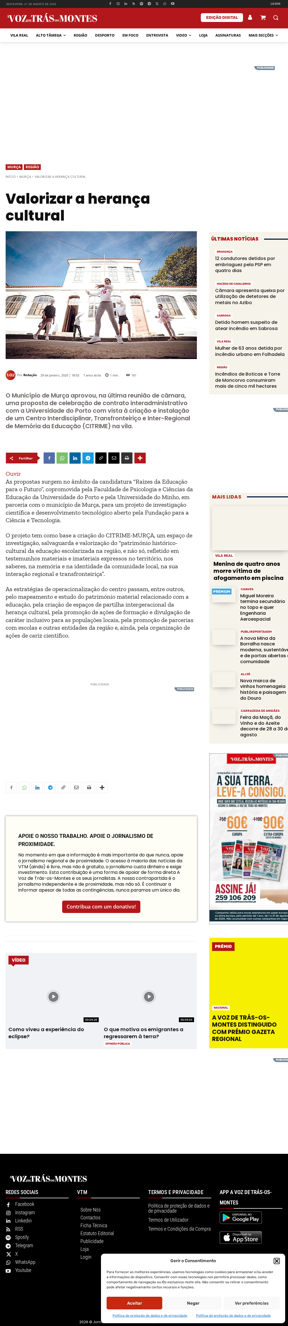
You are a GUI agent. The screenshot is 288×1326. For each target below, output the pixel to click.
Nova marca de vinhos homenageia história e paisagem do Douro (263, 689)
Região (32, 166)
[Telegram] (149, 4)
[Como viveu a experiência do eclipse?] (53, 997)
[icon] (263, 18)
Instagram (25, 1212)
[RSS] (133, 4)
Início (11, 176)
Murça (14, 166)
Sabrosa (224, 315)
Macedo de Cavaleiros (234, 284)
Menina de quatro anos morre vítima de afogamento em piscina (248, 571)
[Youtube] (173, 4)
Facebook (24, 1204)
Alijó (245, 674)
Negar (193, 1303)
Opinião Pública (117, 1043)
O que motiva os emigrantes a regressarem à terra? (143, 1033)
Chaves (247, 589)
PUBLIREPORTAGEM (256, 632)
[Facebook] (110, 4)
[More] (140, 458)
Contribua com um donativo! (101, 906)
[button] (277, 1261)
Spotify (22, 1237)
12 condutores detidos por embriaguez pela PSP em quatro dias (245, 264)
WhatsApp (25, 1262)
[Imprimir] (126, 458)
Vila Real (224, 341)
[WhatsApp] (165, 4)
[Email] (114, 458)
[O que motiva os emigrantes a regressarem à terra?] (149, 997)
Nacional (221, 1007)
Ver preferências (252, 1303)
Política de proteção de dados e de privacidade (149, 1316)
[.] (250, 17)
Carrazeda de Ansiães (260, 711)
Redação (30, 375)
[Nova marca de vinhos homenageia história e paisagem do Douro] (224, 680)
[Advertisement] (144, 105)
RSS (19, 1229)
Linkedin (23, 1221)
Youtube (23, 1270)
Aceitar (134, 1303)
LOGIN (276, 4)
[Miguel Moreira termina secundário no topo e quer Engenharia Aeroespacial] (224, 595)
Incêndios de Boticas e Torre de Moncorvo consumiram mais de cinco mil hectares (247, 380)
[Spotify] (141, 4)
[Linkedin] (126, 4)
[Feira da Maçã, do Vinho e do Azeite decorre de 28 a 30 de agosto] (224, 716)
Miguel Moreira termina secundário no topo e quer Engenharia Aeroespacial (262, 607)
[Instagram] (118, 4)
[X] (157, 4)
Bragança (225, 251)
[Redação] (11, 375)
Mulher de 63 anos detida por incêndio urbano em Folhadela (250, 351)
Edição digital (222, 17)
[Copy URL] (101, 458)
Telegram (24, 1245)
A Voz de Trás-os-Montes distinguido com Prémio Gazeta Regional (244, 1028)
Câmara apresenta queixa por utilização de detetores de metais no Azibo (250, 296)
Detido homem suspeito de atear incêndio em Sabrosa (246, 325)
